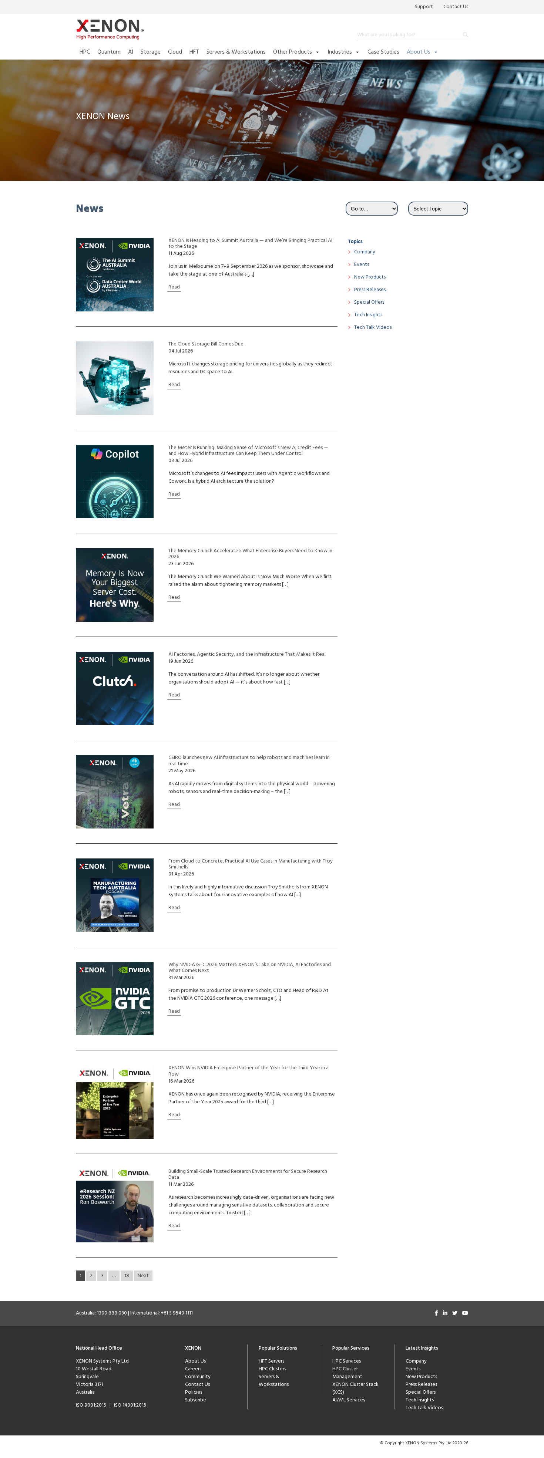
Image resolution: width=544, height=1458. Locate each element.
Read (174, 287)
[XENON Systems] (110, 29)
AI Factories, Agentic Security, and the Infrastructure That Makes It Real (247, 655)
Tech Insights (368, 315)
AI (130, 52)
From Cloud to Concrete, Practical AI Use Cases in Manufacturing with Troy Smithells (250, 864)
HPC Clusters (272, 1369)
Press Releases (370, 290)
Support (424, 7)
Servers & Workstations (236, 52)
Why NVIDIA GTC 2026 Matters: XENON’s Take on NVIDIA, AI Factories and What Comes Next (249, 968)
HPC (85, 52)
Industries (340, 52)
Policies (193, 1392)
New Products (370, 277)
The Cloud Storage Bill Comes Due (206, 344)
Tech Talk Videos (373, 327)
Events (361, 264)
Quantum (109, 52)
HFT (194, 52)
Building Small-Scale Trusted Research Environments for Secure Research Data (247, 1175)
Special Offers (369, 302)
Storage (151, 52)
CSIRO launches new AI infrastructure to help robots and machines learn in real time (249, 761)
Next (143, 1276)
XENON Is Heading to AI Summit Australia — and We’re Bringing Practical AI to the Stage (250, 244)
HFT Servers (271, 1361)
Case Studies (383, 52)
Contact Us (455, 7)
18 (126, 1276)
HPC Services (346, 1361)
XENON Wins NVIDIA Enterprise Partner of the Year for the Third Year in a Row (248, 1071)
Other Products (292, 52)
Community (198, 1377)
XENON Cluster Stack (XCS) (355, 1388)
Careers (193, 1369)
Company (364, 252)
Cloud (175, 52)
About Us (418, 52)
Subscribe (195, 1400)
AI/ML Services (348, 1400)
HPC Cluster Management (347, 1373)
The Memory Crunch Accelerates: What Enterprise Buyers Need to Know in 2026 (250, 554)
